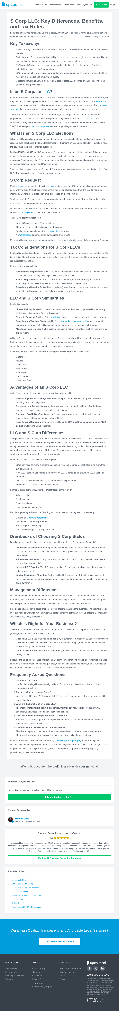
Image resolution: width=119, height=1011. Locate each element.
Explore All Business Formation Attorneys (59, 858)
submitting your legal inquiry (68, 740)
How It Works (41, 5)
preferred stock (53, 231)
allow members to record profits (73, 321)
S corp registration (26, 212)
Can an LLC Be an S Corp (22, 884)
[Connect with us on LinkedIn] (102, 968)
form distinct (55, 317)
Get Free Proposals (59, 941)
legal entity (101, 101)
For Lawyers (82, 5)
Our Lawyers (56, 5)
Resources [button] (69, 5)
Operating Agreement (37, 517)
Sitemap (9, 979)
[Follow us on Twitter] (95, 968)
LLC (46, 91)
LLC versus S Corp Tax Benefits (25, 888)
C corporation (86, 118)
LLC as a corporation (41, 126)
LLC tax (49, 186)
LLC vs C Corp (18, 899)
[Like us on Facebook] (89, 968)
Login (112, 5)
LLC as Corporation (20, 892)
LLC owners (21, 186)
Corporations (25, 235)
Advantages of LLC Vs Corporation (26, 907)
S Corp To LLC (18, 903)
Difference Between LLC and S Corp (27, 895)
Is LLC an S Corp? (19, 880)
